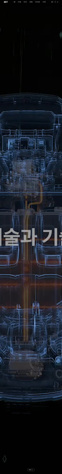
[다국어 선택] (52, 2)
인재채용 (31, 1)
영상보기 (30, 469)
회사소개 (25, 1)
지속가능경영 (37, 1)
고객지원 (44, 1)
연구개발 (19, 1)
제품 (14, 1)
